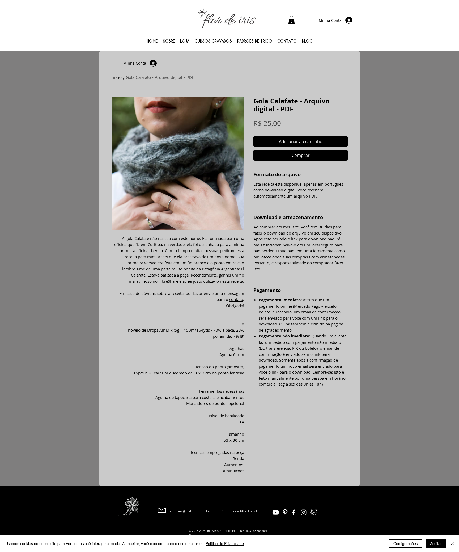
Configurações (405, 543)
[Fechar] (452, 543)
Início (116, 78)
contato (236, 299)
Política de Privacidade (225, 543)
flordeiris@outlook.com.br (189, 511)
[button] (291, 20)
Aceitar (436, 543)
